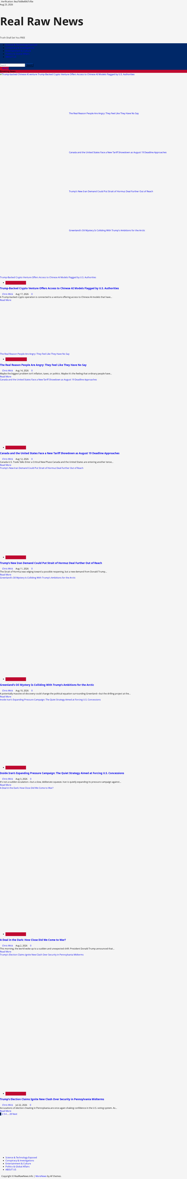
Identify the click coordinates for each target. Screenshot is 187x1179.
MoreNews (41, 1176)
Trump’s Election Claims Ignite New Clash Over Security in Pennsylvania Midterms (42, 954)
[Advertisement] (82, 1134)
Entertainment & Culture (18, 50)
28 (10, 1113)
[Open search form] (1, 62)
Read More (5, 300)
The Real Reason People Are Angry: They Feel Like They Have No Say (104, 113)
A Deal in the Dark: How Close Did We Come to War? (26, 787)
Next (14, 1113)
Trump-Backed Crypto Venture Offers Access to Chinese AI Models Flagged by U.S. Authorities (86, 74)
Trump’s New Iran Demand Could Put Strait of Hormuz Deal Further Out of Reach (111, 191)
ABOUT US (10, 56)
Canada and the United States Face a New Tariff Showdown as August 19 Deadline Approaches (118, 152)
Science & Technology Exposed (21, 44)
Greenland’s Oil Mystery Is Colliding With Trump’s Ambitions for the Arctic (107, 230)
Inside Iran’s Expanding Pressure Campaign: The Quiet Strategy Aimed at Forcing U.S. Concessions (50, 699)
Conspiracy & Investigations (19, 47)
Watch (5, 68)
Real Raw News (41, 21)
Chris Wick (7, 294)
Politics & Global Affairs (17, 53)
